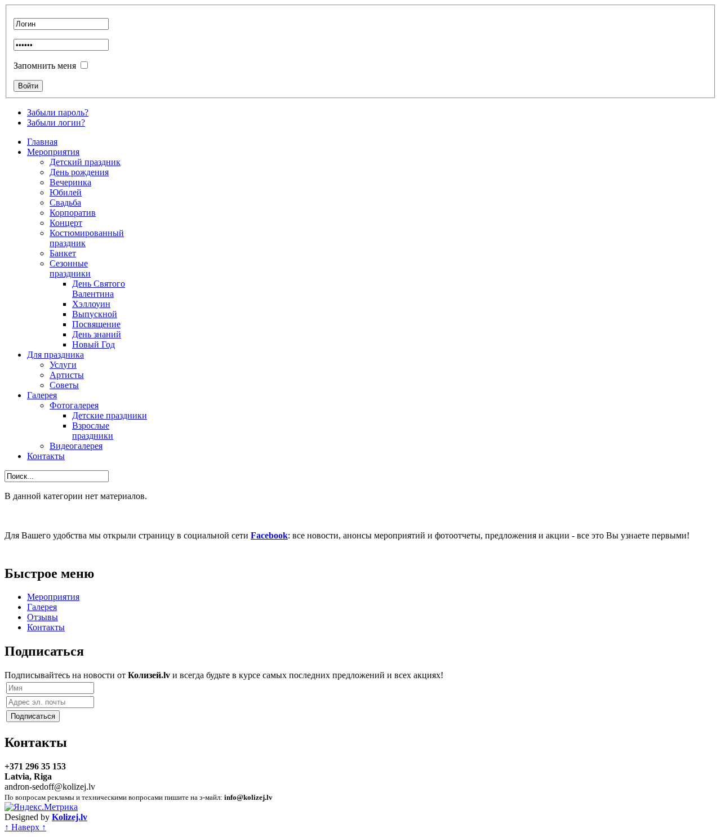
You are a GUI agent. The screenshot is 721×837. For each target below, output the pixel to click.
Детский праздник (85, 162)
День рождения (79, 172)
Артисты (67, 375)
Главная (42, 141)
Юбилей (66, 192)
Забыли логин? (56, 122)
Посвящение (96, 324)
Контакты (46, 456)
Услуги (63, 364)
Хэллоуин (91, 304)
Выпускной (94, 314)
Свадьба (65, 202)
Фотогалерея (74, 405)
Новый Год (93, 344)
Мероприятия (53, 152)
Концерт (66, 223)
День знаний (96, 334)
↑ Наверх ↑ (25, 827)
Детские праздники (109, 415)
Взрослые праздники (92, 430)
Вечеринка (70, 182)
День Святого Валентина (98, 289)
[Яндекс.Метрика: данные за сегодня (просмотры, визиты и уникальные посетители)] (41, 807)
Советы (64, 385)
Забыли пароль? (57, 112)
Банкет (63, 253)
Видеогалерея (76, 446)
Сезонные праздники (70, 268)
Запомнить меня (45, 65)
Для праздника (55, 354)
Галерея (42, 395)
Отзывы (42, 617)
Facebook (269, 535)
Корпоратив (73, 212)
